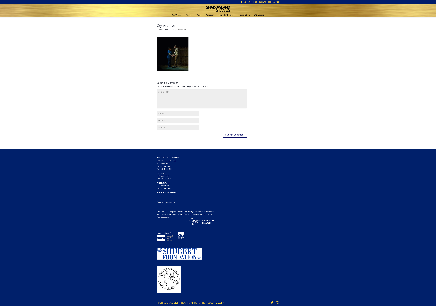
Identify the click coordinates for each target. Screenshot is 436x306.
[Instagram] (245, 2)
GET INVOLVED (273, 2)
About (188, 15)
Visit (199, 15)
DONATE (262, 2)
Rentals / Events (226, 15)
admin (161, 30)
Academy (210, 15)
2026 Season (259, 15)
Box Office (176, 15)
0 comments (181, 30)
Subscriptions (245, 15)
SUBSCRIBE (252, 2)
